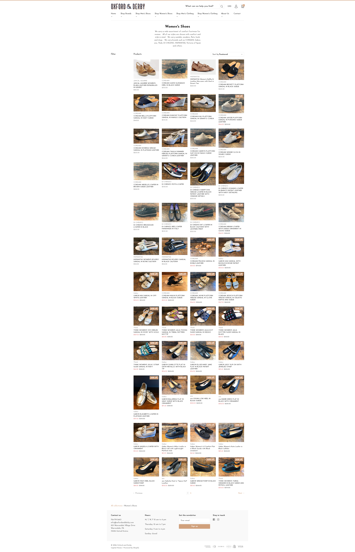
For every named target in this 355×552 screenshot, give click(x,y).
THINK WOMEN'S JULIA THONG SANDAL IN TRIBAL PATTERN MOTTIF (174, 332)
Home (113, 14)
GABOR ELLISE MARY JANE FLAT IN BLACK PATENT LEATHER (201, 367)
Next (240, 493)
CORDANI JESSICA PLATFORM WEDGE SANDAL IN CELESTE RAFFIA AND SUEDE (230, 298)
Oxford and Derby (124, 545)
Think (136, 328)
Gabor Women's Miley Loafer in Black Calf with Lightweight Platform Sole (174, 449)
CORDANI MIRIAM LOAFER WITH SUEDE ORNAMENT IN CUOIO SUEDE (230, 229)
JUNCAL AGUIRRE (140, 81)
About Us (225, 14)
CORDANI (165, 80)
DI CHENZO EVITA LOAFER (173, 184)
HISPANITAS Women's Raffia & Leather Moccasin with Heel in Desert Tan (202, 81)
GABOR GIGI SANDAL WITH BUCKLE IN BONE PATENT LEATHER (229, 263)
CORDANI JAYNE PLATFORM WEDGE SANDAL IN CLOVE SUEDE (201, 298)
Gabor (221, 259)
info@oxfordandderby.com (122, 522)
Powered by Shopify (131, 548)
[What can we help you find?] (204, 6)
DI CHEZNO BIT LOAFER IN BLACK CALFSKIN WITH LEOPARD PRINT (201, 227)
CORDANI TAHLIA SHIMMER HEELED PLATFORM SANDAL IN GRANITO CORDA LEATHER (174, 154)
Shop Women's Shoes (163, 14)
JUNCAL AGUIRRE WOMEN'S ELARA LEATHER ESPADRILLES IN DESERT (145, 85)
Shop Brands (126, 14)
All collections (116, 506)
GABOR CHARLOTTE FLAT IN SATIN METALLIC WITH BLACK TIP (174, 367)
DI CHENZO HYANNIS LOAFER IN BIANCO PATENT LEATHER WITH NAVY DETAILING (231, 190)
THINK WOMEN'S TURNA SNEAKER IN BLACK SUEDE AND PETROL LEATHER (231, 483)
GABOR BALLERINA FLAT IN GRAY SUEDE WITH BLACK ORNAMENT (173, 401)
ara (191, 396)
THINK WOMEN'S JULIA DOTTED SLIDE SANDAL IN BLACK (229, 332)
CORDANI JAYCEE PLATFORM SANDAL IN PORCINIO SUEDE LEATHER (230, 120)
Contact (237, 14)
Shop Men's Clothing (185, 14)
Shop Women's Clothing (207, 14)
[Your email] (194, 520)
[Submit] (221, 6)
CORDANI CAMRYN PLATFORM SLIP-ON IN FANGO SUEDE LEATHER (202, 153)
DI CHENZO (166, 182)
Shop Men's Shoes (143, 14)
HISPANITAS (195, 77)
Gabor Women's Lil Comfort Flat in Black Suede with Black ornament (202, 449)
